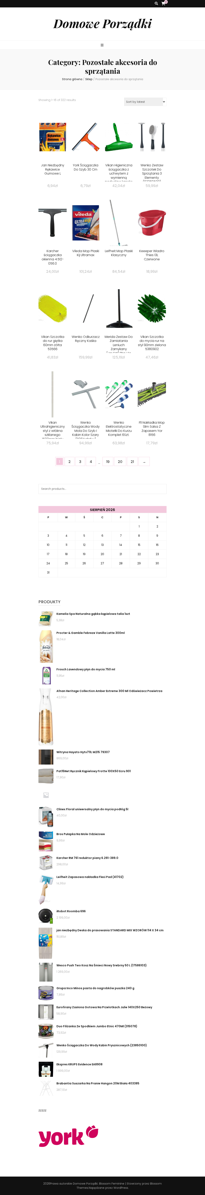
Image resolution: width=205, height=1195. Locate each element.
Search (161, 489)
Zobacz (53, 143)
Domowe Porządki (102, 23)
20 (120, 461)
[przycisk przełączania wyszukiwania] (156, 3)
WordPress (121, 1188)
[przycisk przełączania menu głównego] (103, 45)
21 (132, 461)
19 (108, 461)
